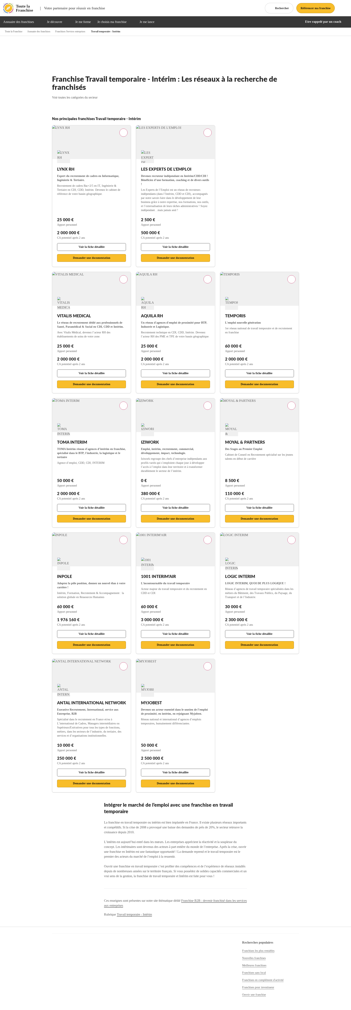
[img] (38, 22)
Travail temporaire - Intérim (134, 914)
